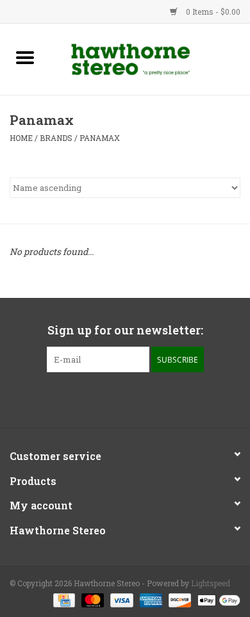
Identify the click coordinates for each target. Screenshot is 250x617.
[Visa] (120, 599)
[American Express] (149, 599)
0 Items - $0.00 (212, 11)
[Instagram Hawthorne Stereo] (136, 398)
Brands (56, 138)
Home (21, 138)
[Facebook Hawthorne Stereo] (114, 398)
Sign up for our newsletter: (125, 330)
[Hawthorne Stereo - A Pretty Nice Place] (150, 58)
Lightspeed (210, 583)
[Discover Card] (178, 599)
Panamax (99, 138)
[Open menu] (25, 57)
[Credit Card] (63, 599)
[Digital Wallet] (216, 599)
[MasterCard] (91, 599)
